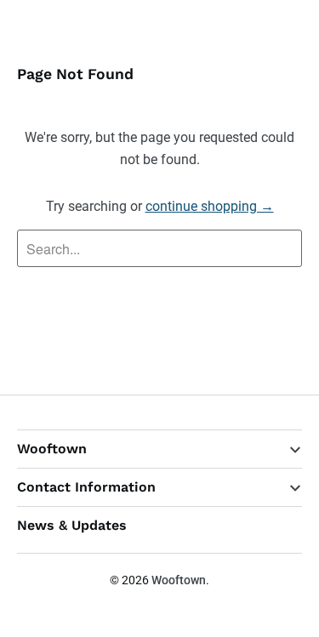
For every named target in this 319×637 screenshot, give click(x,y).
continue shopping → (209, 206)
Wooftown (178, 580)
